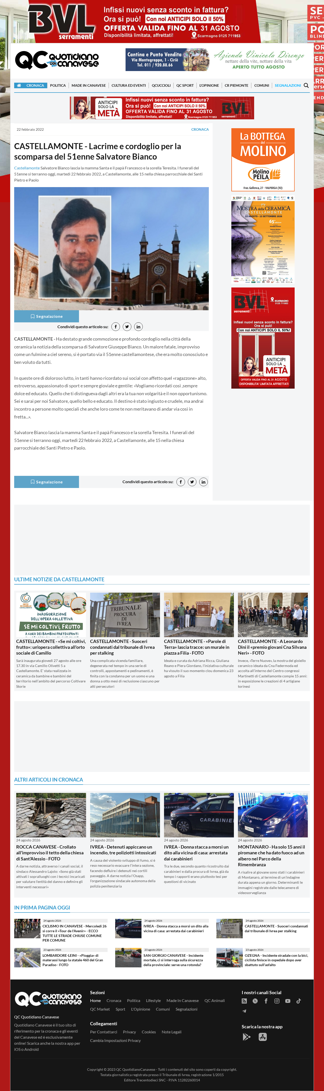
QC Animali (215, 1000)
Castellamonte (27, 167)
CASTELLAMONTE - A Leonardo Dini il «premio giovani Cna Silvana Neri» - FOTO (272, 647)
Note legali (171, 1031)
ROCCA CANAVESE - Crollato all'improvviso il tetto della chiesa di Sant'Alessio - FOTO (50, 852)
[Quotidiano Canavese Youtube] (287, 1000)
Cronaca (35, 85)
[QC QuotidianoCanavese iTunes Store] (263, 1037)
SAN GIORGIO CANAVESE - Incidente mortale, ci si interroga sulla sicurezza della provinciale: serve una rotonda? (173, 960)
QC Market (100, 1009)
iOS (17, 1049)
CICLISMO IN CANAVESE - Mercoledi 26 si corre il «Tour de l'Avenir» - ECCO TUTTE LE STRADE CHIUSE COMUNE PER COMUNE (75, 933)
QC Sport (185, 85)
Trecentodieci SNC (151, 1080)
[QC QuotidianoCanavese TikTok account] (298, 1000)
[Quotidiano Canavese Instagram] (276, 1000)
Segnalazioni (288, 85)
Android (31, 1049)
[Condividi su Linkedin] (138, 326)
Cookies (149, 1031)
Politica (58, 85)
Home (95, 1000)
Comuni (261, 85)
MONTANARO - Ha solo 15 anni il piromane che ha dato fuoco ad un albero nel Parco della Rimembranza (271, 855)
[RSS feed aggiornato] (244, 1000)
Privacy (129, 1031)
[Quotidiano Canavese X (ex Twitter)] (255, 1000)
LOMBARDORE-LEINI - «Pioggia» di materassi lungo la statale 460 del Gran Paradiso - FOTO (73, 960)
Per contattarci (103, 1031)
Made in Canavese (89, 85)
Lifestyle (153, 1000)
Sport (120, 1009)
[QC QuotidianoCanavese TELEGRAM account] (244, 1011)
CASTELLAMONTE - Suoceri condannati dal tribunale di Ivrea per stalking (122, 647)
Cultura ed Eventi (129, 85)
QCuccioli (161, 85)
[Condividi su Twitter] (127, 326)
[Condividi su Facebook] (115, 326)
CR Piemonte (236, 85)
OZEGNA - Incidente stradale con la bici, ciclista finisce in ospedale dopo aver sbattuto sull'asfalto (276, 960)
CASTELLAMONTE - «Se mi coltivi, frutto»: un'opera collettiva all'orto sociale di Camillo (51, 647)
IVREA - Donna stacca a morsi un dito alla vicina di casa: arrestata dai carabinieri (196, 852)
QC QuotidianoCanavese (135, 1069)
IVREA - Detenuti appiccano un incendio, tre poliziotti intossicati (123, 849)
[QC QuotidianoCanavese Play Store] (247, 1037)
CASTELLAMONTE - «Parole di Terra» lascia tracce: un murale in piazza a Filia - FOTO (196, 647)
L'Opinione (209, 85)
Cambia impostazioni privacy (115, 1040)
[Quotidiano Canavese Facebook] (266, 1000)
